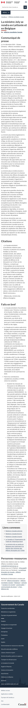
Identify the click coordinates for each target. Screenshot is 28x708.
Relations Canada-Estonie (14, 534)
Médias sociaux (5, 690)
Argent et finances (6, 666)
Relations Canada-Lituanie (14, 536)
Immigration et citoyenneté (9, 625)
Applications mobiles (7, 694)
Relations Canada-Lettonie (14, 531)
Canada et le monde (8, 585)
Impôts (3, 642)
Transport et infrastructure (9, 659)
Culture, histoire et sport (8, 652)
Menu (6, 12)
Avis (2, 701)
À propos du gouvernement (9, 615)
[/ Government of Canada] (10, 2)
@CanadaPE (23, 568)
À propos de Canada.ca (7, 697)
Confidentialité (5, 704)
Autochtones (4, 673)
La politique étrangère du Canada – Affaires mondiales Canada (13, 572)
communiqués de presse (9, 587)
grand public (20, 585)
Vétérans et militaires (7, 677)
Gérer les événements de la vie (9, 684)
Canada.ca (4, 17)
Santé (2, 638)
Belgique (17, 583)
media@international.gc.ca (9, 566)
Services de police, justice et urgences (11, 656)
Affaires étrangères (13, 581)
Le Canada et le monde (7, 663)
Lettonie (24, 583)
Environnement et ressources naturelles (12, 645)
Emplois (3, 621)
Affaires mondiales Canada (16, 17)
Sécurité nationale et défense (9, 649)
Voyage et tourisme (6, 628)
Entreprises (4, 632)
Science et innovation (7, 670)
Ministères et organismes (8, 612)
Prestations (4, 635)
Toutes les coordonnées (8, 608)
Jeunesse (3, 680)
